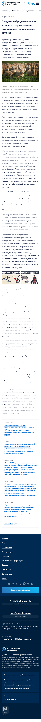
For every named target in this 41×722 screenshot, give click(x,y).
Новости (5, 556)
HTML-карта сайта (10, 699)
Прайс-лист (6, 569)
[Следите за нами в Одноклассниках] (16, 583)
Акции (4, 543)
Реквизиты (7, 696)
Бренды (5, 565)
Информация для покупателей (23, 11)
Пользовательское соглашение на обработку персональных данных (18, 681)
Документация (8, 574)
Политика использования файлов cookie (16, 688)
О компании (7, 547)
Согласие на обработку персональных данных (18, 685)
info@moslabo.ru (20, 613)
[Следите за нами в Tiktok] (20, 583)
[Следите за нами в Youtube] (28, 583)
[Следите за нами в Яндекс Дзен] (24, 583)
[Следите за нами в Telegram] (9, 583)
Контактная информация (12, 561)
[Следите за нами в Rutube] (32, 583)
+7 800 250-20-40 (20, 600)
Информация (7, 552)
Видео (4, 578)
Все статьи (8, 523)
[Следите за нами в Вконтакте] (12, 583)
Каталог (5, 538)
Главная (5, 11)
